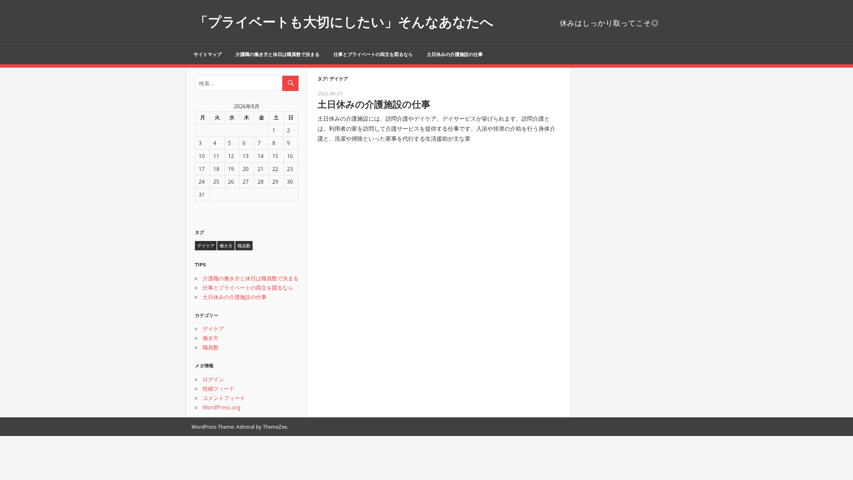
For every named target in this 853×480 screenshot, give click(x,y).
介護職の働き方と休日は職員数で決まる (278, 54)
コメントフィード (224, 398)
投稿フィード (219, 388)
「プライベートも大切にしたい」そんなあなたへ (344, 22)
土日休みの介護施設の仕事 (455, 54)
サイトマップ (208, 54)
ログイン (213, 379)
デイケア (206, 246)
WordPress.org (222, 407)
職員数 (244, 246)
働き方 (226, 246)
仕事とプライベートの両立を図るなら (373, 54)
